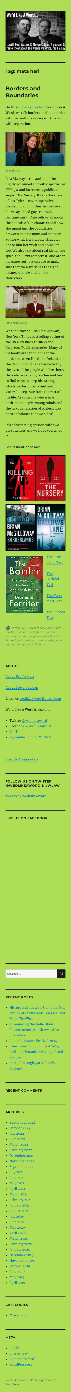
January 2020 (19, 1249)
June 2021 (17, 1178)
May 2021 (16, 1183)
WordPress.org (20, 1364)
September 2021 (22, 1167)
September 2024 (22, 1122)
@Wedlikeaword (38, 726)
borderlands (36, 632)
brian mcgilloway (32, 636)
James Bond (14, 640)
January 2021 (19, 1205)
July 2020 (16, 1216)
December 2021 (21, 1156)
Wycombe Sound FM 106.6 (30, 737)
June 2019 (17, 1272)
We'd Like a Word (16, 1380)
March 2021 (18, 1194)
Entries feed (18, 1353)
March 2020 (18, 1238)
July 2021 (16, 1172)
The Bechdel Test (53, 578)
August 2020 (19, 1211)
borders (50, 632)
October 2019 (19, 1266)
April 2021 (17, 1189)
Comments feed (21, 1359)
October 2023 (19, 1128)
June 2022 (17, 1139)
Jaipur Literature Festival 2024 (33, 1041)
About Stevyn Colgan (22, 687)
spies (17, 644)
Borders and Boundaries (23, 92)
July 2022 (16, 1133)
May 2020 (17, 1227)
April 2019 (17, 1283)
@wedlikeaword (34, 721)
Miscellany (17, 1315)
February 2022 (20, 1150)
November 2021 (21, 1161)
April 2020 (17, 1233)
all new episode (30, 107)
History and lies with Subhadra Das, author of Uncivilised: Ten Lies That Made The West (37, 1013)
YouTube (16, 732)
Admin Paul (18, 627)
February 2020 (20, 1244)
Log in (14, 1348)
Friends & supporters (22, 759)
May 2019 (16, 1277)
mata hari (29, 640)
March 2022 (18, 1144)
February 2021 (20, 1200)
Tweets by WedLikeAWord (26, 796)
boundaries (13, 636)
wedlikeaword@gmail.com (40, 698)
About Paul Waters (20, 676)
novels (49, 640)
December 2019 (21, 1255)
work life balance (39, 644)
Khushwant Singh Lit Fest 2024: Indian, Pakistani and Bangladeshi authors (36, 1051)
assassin (22, 632)
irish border (52, 636)
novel (40, 640)
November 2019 (21, 1261)
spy (24, 644)
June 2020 (17, 1222)
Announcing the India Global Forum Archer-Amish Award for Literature (34, 1029)
